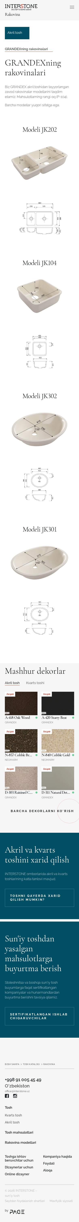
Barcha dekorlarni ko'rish (42, 811)
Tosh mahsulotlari (19, 1132)
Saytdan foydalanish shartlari (25, 1201)
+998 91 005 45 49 (23, 1079)
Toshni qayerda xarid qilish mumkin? (35, 898)
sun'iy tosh (12, 1195)
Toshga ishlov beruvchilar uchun (19, 1158)
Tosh (8, 1107)
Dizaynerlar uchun (19, 1167)
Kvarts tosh (13, 1115)
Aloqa (47, 1170)
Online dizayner (17, 1174)
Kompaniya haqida (57, 1156)
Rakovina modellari (20, 1142)
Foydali (48, 1163)
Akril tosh (12, 1122)
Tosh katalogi (31, 1064)
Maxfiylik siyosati (61, 1201)
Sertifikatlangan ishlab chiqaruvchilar (39, 1016)
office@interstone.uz (17, 1091)
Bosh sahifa (12, 1064)
